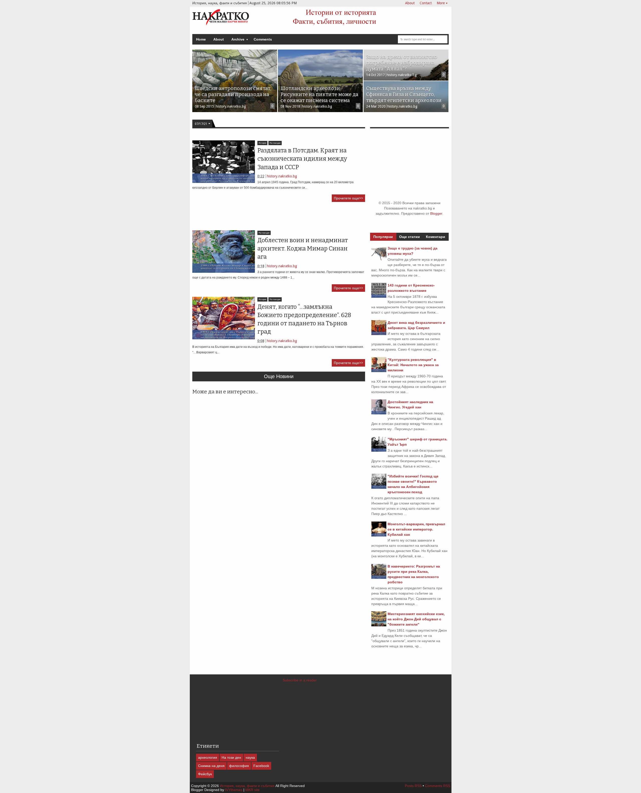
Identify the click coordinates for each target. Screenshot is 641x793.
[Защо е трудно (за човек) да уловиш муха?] (378, 259)
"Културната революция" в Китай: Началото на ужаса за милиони (413, 365)
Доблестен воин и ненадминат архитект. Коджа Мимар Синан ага (302, 248)
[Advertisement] (283, 218)
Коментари (435, 237)
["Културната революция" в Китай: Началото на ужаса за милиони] (378, 371)
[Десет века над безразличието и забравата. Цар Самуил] (378, 334)
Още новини (278, 376)
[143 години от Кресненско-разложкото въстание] (378, 297)
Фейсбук (205, 774)
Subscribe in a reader (300, 680)
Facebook (261, 766)
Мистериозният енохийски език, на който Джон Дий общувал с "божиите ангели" (416, 619)
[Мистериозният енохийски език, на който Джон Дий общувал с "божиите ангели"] (378, 625)
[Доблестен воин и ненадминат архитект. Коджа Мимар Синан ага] (223, 251)
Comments (263, 39)
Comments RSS (437, 786)
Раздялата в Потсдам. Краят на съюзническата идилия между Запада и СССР (302, 159)
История (262, 143)
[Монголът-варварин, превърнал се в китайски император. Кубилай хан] (378, 535)
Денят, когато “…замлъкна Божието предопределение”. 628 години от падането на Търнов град (304, 319)
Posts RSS (413, 786)
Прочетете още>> (348, 198)
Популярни (383, 237)
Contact (426, 3)
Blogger (436, 213)
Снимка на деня (211, 766)
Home (201, 39)
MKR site (252, 790)
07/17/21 (201, 124)
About (410, 3)
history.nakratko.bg (282, 176)
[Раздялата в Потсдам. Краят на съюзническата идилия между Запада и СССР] (223, 161)
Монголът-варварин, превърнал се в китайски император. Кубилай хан (416, 529)
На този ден (275, 143)
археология (207, 757)
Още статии (409, 237)
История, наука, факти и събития (247, 786)
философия (239, 766)
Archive (237, 39)
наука (250, 757)
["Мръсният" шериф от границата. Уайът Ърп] (378, 450)
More (441, 3)
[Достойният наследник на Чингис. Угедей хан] (378, 413)
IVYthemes (233, 790)
